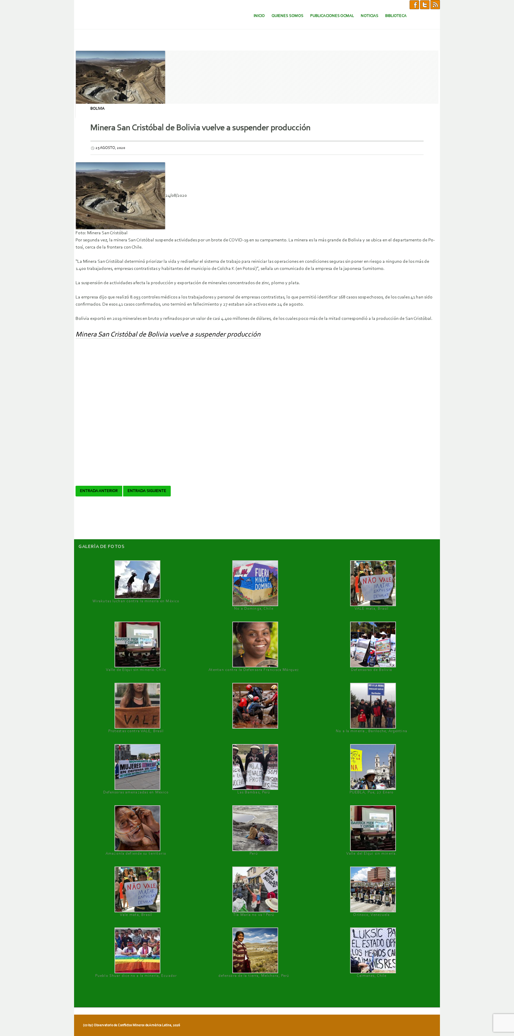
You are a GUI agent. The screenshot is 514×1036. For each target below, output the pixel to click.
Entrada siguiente (147, 491)
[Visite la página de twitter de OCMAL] (425, 4)
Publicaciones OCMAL (332, 16)
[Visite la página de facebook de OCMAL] (414, 4)
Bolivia (97, 109)
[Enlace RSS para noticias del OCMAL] (435, 4)
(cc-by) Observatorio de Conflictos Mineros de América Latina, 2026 (131, 1025)
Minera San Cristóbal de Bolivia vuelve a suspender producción (168, 334)
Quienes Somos (287, 16)
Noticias (369, 16)
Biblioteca (396, 16)
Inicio (259, 16)
